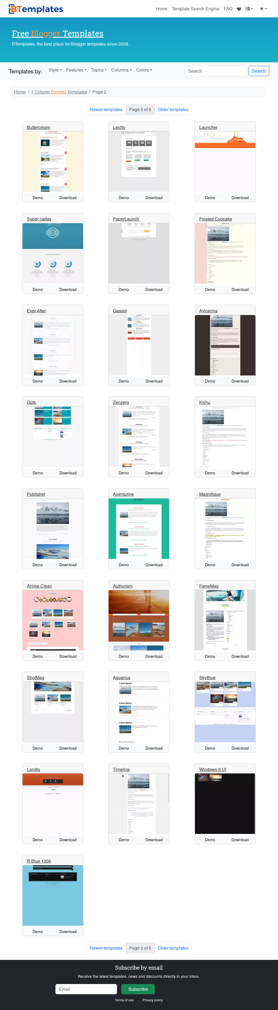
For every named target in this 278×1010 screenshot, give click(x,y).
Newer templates (106, 109)
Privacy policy (153, 1000)
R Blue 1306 (39, 861)
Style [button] (54, 70)
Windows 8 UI (212, 769)
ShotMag (35, 677)
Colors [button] (142, 70)
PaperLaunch (126, 219)
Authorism (122, 586)
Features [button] (74, 70)
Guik (31, 402)
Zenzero (121, 402)
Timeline (121, 769)
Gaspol (120, 310)
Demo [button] (38, 197)
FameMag (209, 586)
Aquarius (121, 677)
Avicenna (208, 310)
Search (259, 71)
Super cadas (39, 219)
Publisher (36, 494)
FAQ (228, 8)
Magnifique (210, 494)
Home (162, 8)
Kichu (204, 402)
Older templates (173, 109)
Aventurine (123, 494)
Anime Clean (39, 586)
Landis (33, 769)
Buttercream (38, 127)
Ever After (36, 310)
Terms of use (124, 1000)
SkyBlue (207, 677)
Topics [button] (97, 70)
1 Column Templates (59, 92)
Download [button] (68, 197)
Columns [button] (120, 70)
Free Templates (57, 33)
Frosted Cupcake (215, 219)
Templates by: (25, 71)
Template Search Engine (195, 8)
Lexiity (119, 127)
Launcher (208, 127)
